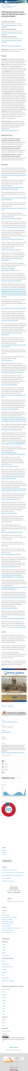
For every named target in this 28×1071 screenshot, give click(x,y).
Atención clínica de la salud (7, 923)
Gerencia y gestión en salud (7, 930)
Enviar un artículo (7, 860)
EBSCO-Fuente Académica (8, 980)
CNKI (3, 1014)
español (4, 852)
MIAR (3, 1008)
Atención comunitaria (6, 732)
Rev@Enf (4, 994)
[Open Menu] (1, 1)
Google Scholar (5, 964)
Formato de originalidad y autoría (9, 869)
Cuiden (3, 1000)
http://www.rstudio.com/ (6, 360)
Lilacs (3, 975)
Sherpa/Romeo (5, 978)
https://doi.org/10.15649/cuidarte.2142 (12, 45)
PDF (4, 706)
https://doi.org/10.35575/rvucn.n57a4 (9, 466)
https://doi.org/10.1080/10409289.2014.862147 (12, 532)
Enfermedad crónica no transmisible (9, 917)
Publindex (4, 969)
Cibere (3, 950)
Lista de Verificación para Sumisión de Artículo (12, 875)
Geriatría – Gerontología (7, 919)
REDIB (3, 1019)
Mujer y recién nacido (6, 932)
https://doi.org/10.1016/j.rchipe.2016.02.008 (13, 372)
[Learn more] (8, 840)
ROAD (3, 1022)
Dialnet (3, 1005)
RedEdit (4, 952)
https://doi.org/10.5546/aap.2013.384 (9, 320)
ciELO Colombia (6, 989)
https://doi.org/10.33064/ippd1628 (9, 384)
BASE (3, 1025)
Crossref (4, 944)
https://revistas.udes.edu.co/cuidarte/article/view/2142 (12, 752)
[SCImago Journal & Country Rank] (16, 901)
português (4, 854)
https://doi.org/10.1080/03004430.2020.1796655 (14, 618)
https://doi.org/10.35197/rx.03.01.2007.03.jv (11, 249)
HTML (10, 706)
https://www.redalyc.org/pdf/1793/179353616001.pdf (13, 597)
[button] (14, 761)
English (3, 850)
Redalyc (4, 997)
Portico (4, 947)
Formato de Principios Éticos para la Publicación (13, 872)
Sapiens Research (6, 955)
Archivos (7, 4)
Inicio (2, 4)
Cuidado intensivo (5, 915)
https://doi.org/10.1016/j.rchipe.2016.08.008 (11, 280)
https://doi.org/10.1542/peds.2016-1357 (17, 627)
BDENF (4, 991)
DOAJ (3, 1011)
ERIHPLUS (4, 972)
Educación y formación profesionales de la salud (12, 928)
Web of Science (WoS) (7, 966)
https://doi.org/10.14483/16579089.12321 (10, 566)
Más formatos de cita (6, 755)
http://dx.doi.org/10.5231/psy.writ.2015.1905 (11, 218)
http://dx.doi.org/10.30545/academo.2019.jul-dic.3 (12, 239)
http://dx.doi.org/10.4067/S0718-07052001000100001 (13, 308)
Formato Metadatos (6, 878)
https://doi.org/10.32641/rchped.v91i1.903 (12, 429)
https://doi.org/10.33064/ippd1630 (9, 513)
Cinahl (3, 1003)
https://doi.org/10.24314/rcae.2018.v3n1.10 (11, 499)
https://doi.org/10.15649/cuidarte (14, 890)
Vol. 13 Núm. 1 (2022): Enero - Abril (8, 6)
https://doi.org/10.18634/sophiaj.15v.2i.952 (11, 554)
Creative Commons (6, 1031)
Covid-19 (4, 913)
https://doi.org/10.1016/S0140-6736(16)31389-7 (15, 227)
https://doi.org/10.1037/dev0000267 (9, 608)
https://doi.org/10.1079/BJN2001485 (9, 409)
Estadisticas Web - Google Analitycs (14, 1050)
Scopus (3, 961)
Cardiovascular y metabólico (8, 921)
